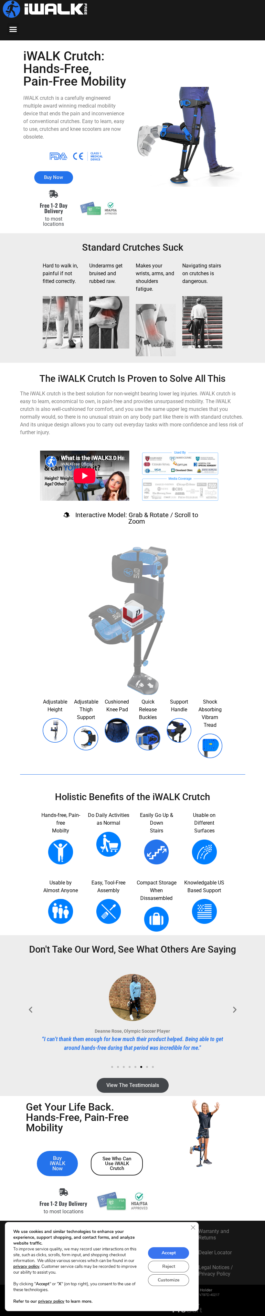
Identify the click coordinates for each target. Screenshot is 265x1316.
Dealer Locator (215, 1252)
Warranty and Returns (213, 1234)
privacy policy (26, 1266)
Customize (168, 1280)
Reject (168, 1266)
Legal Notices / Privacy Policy (215, 1270)
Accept (169, 1253)
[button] (13, 29)
